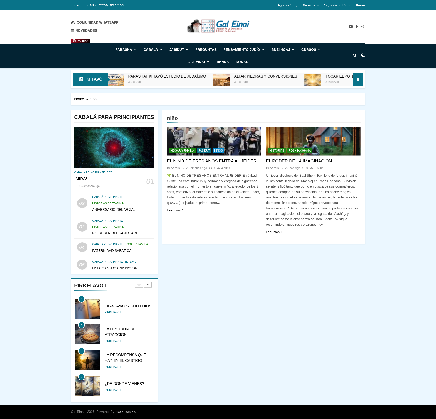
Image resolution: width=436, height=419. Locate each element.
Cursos (308, 49)
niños (218, 150)
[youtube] (350, 26)
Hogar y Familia (136, 244)
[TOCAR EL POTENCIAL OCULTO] (289, 82)
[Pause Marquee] (358, 79)
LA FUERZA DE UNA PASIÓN (115, 268)
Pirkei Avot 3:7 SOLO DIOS (128, 306)
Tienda (222, 62)
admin (175, 168)
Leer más (174, 210)
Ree (109, 172)
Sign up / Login (289, 5)
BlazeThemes (125, 412)
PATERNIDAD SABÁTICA (111, 250)
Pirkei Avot (113, 312)
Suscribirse (311, 5)
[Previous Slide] (139, 285)
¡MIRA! (80, 178)
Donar (360, 5)
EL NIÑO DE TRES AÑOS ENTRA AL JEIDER (212, 161)
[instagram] (362, 26)
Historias (277, 150)
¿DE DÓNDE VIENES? (124, 384)
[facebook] (356, 26)
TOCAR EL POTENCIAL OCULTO (330, 76)
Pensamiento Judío (241, 49)
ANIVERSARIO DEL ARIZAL (113, 209)
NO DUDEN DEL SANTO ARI (114, 233)
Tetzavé (130, 261)
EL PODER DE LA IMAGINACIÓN (299, 161)
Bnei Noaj (280, 49)
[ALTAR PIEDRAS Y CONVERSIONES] (198, 82)
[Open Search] (355, 55)
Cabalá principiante (89, 172)
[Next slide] (148, 285)
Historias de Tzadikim (108, 203)
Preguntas (206, 49)
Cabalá (151, 49)
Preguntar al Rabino (338, 5)
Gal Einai (196, 62)
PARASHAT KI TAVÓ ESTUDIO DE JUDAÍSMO (144, 76)
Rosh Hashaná (300, 150)
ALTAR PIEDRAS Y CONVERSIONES (242, 76)
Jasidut (176, 49)
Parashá (123, 49)
